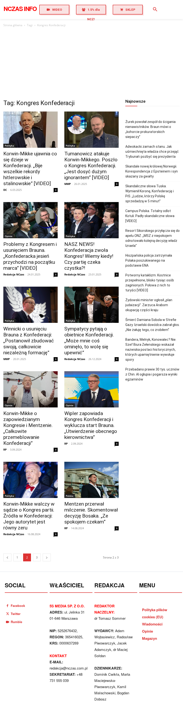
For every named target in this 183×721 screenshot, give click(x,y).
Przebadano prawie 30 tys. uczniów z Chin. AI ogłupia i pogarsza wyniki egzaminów (152, 374)
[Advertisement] (91, 63)
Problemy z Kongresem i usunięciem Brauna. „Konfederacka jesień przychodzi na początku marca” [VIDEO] (30, 256)
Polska (69, 496)
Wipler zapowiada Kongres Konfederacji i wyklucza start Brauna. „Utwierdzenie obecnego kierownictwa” (90, 425)
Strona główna (12, 25)
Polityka (9, 145)
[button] (155, 9)
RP (5, 449)
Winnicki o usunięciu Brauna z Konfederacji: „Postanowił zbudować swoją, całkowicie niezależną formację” (28, 340)
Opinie (8, 236)
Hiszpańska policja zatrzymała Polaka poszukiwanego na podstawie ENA (148, 260)
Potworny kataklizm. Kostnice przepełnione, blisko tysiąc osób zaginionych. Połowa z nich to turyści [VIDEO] (149, 282)
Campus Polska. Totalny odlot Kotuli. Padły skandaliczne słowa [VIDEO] (149, 216)
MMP (67, 184)
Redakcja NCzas (13, 274)
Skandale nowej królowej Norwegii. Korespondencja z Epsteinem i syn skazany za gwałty (151, 171)
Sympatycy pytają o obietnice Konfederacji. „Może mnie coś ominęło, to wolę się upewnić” (89, 340)
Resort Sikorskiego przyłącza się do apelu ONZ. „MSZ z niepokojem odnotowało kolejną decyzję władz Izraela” (152, 238)
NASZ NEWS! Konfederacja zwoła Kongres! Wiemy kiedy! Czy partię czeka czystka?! (88, 256)
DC (5, 190)
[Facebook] (7, 605)
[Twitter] (7, 613)
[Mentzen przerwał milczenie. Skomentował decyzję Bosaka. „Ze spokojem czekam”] (91, 480)
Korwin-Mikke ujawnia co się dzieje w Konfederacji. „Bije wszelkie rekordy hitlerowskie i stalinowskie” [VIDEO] (30, 168)
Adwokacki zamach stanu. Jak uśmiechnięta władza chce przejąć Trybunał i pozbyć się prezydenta (152, 151)
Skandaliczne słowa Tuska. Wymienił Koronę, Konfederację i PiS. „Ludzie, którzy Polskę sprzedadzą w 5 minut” (149, 193)
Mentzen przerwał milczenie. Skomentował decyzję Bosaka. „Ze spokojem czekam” (91, 513)
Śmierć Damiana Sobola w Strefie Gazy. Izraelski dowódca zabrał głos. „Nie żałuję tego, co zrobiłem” (152, 325)
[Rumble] (7, 622)
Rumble (16, 621)
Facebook (18, 605)
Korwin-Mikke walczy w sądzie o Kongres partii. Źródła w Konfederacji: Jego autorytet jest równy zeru (29, 516)
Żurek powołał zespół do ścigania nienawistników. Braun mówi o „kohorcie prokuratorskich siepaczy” (150, 129)
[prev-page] (7, 557)
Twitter (15, 613)
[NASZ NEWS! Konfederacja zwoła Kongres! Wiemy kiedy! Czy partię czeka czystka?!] (91, 220)
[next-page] (47, 557)
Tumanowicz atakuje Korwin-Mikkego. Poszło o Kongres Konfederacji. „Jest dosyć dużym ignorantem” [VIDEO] (90, 165)
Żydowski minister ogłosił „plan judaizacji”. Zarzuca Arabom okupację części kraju (148, 305)
